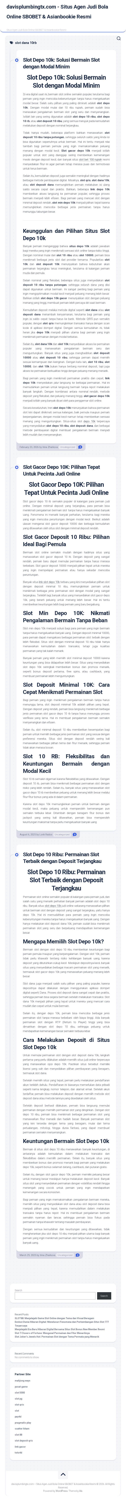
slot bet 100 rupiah (90, 159)
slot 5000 (20, 1392)
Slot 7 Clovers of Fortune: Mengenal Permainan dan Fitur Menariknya (52, 1333)
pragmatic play (23, 1422)
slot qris (19, 1404)
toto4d (18, 1452)
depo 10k (89, 421)
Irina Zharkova (50, 447)
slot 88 (18, 1434)
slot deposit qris (24, 1440)
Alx (80, 1491)
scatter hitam (22, 1428)
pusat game (21, 1386)
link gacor (20, 1446)
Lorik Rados (46, 834)
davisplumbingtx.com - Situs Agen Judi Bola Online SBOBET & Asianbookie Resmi (57, 12)
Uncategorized (67, 447)
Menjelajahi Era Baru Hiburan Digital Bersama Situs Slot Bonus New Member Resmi (60, 1329)
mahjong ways (22, 1380)
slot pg (18, 1398)
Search (18, 1290)
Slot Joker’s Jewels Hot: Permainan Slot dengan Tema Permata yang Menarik (57, 1336)
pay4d (18, 1416)
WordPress (62, 1491)
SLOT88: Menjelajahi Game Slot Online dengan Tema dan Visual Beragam (54, 1318)
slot (17, 1410)
